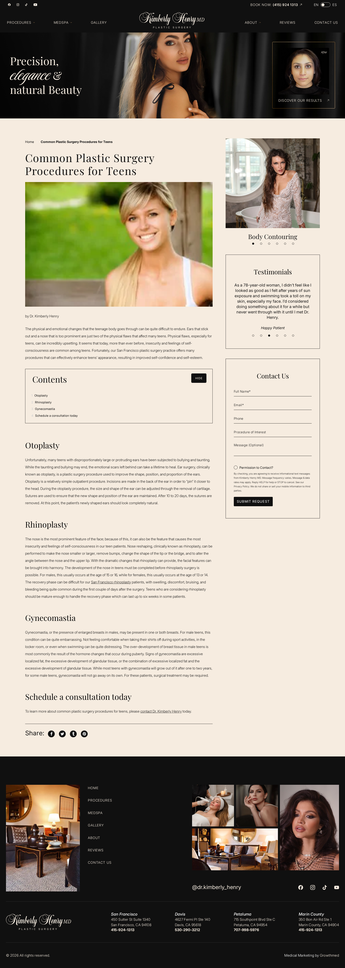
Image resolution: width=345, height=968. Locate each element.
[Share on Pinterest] (84, 733)
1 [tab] (253, 244)
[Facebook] (9, 4)
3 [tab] (269, 244)
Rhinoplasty (41, 402)
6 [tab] (293, 244)
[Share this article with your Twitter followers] (62, 733)
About (94, 837)
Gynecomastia (43, 409)
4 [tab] (277, 244)
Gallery (96, 825)
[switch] (325, 4)
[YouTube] (35, 4)
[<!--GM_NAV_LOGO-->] (175, 20)
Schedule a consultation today (54, 416)
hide (198, 378)
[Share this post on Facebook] (51, 733)
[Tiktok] (26, 4)
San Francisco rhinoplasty (111, 582)
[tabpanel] (273, 189)
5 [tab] (285, 244)
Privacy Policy (241, 486)
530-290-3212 (187, 930)
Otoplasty (39, 395)
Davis (180, 914)
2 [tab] (261, 244)
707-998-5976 (246, 930)
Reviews (96, 850)
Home (29, 142)
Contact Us (100, 862)
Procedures (100, 800)
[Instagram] (18, 4)
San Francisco (124, 914)
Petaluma (243, 914)
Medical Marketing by (301, 955)
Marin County (311, 914)
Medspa (95, 812)
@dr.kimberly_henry (216, 887)
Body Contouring (272, 236)
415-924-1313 (122, 930)
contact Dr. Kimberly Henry (161, 711)
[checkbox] (253, 468)
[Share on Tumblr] (73, 733)
